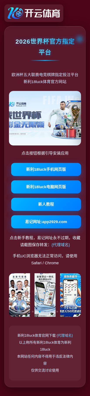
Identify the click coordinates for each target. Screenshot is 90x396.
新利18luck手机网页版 (46, 169)
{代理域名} (61, 245)
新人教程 (46, 204)
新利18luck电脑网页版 (46, 187)
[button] (33, 311)
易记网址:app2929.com (46, 222)
